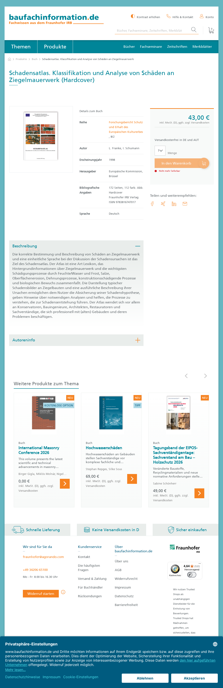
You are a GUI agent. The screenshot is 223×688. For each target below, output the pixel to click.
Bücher (129, 46)
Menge (172, 153)
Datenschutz (124, 596)
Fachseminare (151, 46)
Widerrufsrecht (126, 579)
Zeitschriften (177, 46)
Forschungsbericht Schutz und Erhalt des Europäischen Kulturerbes (126, 127)
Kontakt (84, 557)
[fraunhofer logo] (185, 549)
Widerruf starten (40, 594)
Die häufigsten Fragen (89, 568)
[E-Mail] (185, 204)
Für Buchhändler (90, 587)
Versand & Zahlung (92, 579)
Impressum (123, 587)
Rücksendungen (90, 596)
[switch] (191, 574)
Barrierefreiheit (126, 605)
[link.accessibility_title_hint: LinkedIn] (174, 204)
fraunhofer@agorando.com (43, 557)
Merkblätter (202, 46)
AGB (118, 570)
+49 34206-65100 (35, 570)
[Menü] (199, 564)
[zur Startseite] (9, 59)
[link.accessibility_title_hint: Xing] (163, 204)
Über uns (121, 561)
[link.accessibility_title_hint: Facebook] (152, 204)
